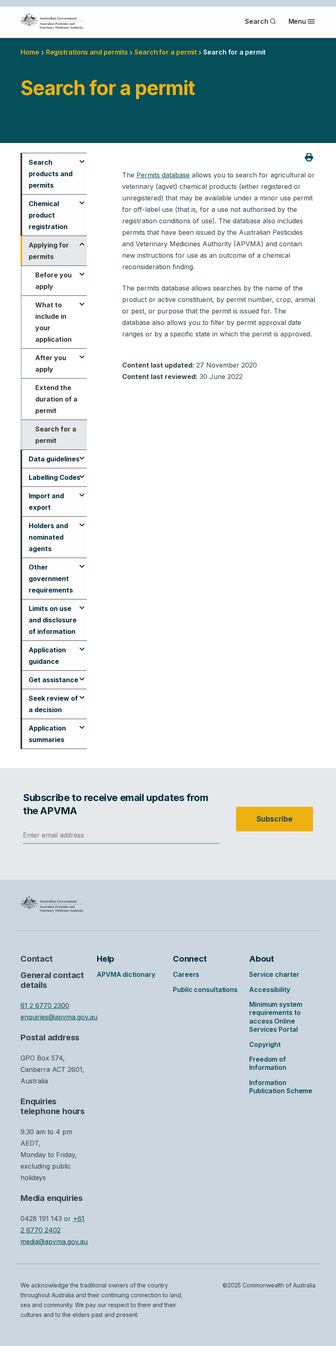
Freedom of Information (267, 1063)
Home (29, 52)
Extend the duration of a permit (56, 399)
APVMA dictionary (126, 974)
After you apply (50, 363)
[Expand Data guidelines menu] (82, 454)
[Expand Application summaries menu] (82, 724)
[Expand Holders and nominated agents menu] (82, 521)
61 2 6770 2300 (44, 1005)
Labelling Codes (54, 477)
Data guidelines (54, 459)
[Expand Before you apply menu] (82, 270)
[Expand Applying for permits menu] (82, 240)
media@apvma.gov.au (54, 1241)
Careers (186, 974)
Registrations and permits (87, 52)
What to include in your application (53, 322)
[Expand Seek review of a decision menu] (82, 694)
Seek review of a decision (53, 704)
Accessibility (269, 989)
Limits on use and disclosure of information (53, 620)
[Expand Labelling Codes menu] (82, 473)
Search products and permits (51, 173)
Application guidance (47, 655)
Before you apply (53, 281)
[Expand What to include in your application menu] (82, 300)
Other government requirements (51, 578)
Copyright (265, 1044)
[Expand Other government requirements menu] (82, 562)
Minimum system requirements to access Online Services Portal (275, 1016)
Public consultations (205, 989)
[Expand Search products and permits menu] (82, 158)
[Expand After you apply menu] (82, 353)
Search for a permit (55, 435)
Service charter (274, 974)
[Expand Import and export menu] (82, 491)
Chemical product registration (48, 215)
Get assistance (53, 680)
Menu (297, 21)
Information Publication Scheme (280, 1086)
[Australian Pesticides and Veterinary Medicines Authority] (52, 21)
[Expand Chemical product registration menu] (82, 199)
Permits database (163, 175)
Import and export (46, 501)
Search (256, 21)
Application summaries (47, 734)
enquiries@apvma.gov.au (59, 1017)
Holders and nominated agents (48, 537)
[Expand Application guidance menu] (82, 645)
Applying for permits (49, 251)
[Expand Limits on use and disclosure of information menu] (82, 604)
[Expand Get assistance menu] (82, 675)
